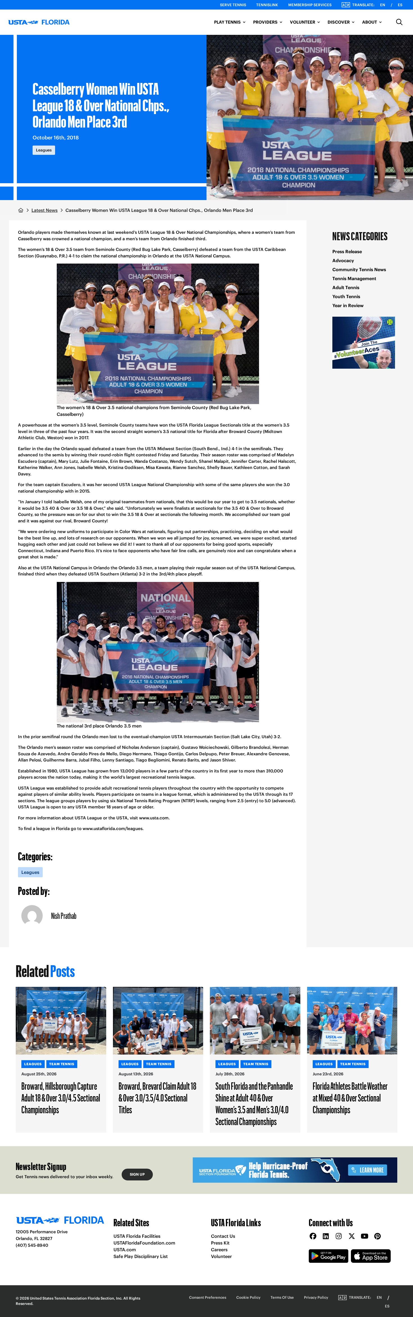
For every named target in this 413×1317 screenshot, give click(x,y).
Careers (219, 1249)
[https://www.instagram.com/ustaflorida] (339, 1236)
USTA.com (125, 1249)
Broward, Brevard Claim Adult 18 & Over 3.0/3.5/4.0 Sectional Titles (157, 1097)
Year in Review (348, 305)
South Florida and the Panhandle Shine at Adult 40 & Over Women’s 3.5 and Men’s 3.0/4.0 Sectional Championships (254, 1103)
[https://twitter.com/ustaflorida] (352, 1236)
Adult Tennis (345, 287)
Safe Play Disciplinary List (141, 1256)
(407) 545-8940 (32, 1245)
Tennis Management (354, 278)
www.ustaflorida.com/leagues (112, 828)
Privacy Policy (316, 1297)
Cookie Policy (248, 1297)
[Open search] (399, 22)
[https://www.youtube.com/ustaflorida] (364, 1236)
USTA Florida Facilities (137, 1236)
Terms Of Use (282, 1297)
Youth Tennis (346, 296)
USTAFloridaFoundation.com (144, 1243)
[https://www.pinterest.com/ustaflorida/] (377, 1236)
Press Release (347, 251)
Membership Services (310, 5)
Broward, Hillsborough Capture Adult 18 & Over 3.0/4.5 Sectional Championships (60, 1097)
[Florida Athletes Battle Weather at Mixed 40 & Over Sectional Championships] (352, 1021)
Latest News (44, 210)
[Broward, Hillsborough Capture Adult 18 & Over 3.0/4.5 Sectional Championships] (61, 1021)
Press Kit (220, 1243)
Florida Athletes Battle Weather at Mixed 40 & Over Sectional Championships (350, 1097)
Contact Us (223, 1236)
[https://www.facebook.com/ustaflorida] (313, 1236)
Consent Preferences (207, 1297)
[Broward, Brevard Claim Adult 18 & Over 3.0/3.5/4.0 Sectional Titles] (158, 1021)
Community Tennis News (359, 269)
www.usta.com (154, 817)
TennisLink (267, 5)
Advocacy (343, 260)
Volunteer (221, 1256)
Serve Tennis (233, 5)
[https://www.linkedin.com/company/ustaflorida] (326, 1236)
